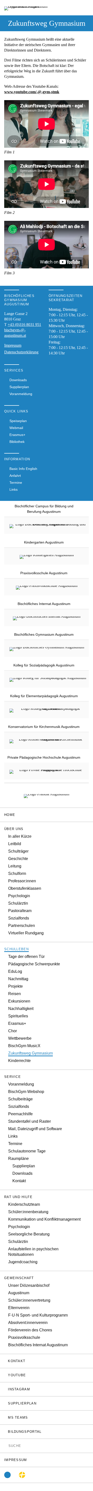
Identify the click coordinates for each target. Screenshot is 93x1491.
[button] (46, 829)
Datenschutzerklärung (21, 352)
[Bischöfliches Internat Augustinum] (46, 617)
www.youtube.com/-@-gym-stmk (31, 92)
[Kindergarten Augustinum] (47, 556)
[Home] (31, 7)
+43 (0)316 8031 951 (24, 324)
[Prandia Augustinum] (46, 795)
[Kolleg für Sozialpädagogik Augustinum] (47, 679)
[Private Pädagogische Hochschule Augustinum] (48, 771)
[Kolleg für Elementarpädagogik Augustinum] (48, 710)
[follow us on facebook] (7, 1475)
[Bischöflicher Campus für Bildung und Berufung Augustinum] (48, 525)
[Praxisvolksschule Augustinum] (46, 587)
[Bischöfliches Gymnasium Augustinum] (46, 648)
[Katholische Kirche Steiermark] (22, 1475)
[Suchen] (5, 1445)
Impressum (12, 345)
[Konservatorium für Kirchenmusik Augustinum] (48, 740)
